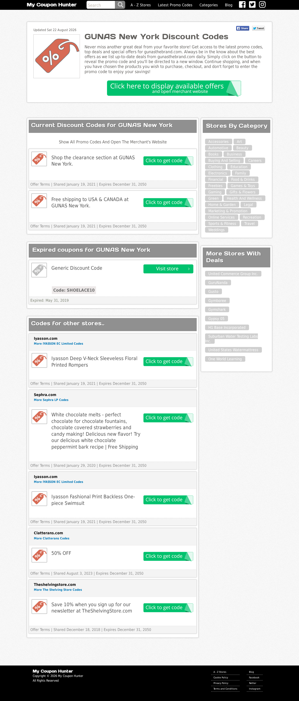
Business (234, 154)
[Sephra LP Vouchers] (39, 416)
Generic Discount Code (76, 268)
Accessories (218, 141)
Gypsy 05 (216, 318)
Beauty (242, 148)
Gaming (214, 192)
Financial (215, 179)
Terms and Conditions (225, 688)
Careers (255, 160)
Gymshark (217, 309)
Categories (208, 5)
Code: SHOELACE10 (74, 290)
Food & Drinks (243, 179)
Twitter (252, 683)
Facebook (254, 677)
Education (239, 167)
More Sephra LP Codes (51, 400)
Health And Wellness (244, 198)
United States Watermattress (233, 350)
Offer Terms (40, 184)
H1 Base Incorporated (227, 327)
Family (240, 173)
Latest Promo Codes (175, 5)
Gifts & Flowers (243, 192)
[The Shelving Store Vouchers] (39, 606)
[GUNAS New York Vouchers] (39, 159)
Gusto (213, 291)
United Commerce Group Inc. (233, 274)
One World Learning (225, 359)
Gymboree (217, 300)
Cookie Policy (221, 677)
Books (213, 154)
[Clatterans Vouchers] (39, 555)
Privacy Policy (221, 683)
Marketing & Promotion (227, 211)
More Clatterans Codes (51, 538)
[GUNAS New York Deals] (39, 270)
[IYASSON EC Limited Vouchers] (39, 360)
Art (239, 141)
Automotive (218, 148)
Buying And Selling (224, 160)
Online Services (221, 217)
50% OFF (61, 553)
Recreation (252, 217)
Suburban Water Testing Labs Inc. (231, 338)
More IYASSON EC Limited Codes (58, 343)
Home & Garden (222, 204)
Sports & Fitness (222, 223)
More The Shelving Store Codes (58, 589)
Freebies (215, 186)
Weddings (216, 230)
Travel (249, 223)
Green (213, 198)
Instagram (254, 688)
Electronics (217, 173)
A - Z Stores (141, 5)
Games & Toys (243, 186)
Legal (248, 204)
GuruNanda (218, 282)
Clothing (215, 167)
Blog (228, 5)
